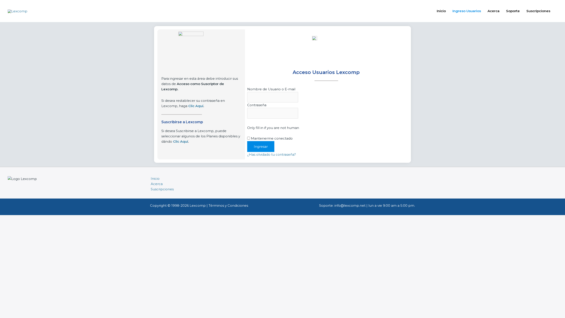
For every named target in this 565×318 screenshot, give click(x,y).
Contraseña (256, 105)
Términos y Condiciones (228, 205)
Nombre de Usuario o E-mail (271, 89)
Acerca (493, 11)
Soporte (513, 11)
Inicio (441, 11)
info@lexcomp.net (349, 205)
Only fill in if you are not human (273, 128)
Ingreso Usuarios (466, 11)
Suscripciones (538, 11)
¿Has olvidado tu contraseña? (271, 154)
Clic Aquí (180, 141)
